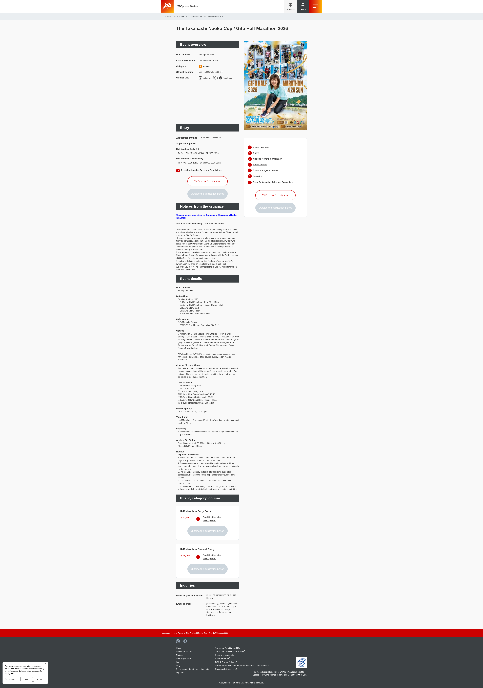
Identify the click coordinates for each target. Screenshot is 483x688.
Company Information (224, 669)
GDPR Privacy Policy (224, 662)
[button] (273, 127)
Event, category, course (265, 170)
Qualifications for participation (212, 519)
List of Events (172, 16)
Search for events (184, 651)
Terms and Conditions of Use (228, 648)
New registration (183, 659)
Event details (260, 164)
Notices (179, 655)
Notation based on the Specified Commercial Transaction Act (242, 666)
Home (179, 648)
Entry (256, 153)
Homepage (165, 633)
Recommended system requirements (192, 669)
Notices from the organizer (267, 159)
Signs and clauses (223, 655)
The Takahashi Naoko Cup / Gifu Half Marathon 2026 (207, 633)
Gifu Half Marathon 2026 (210, 72)
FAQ (178, 666)
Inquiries (257, 176)
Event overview (261, 147)
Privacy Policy (221, 659)
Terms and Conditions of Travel (229, 651)
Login (178, 662)
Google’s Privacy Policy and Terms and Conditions (275, 675)
